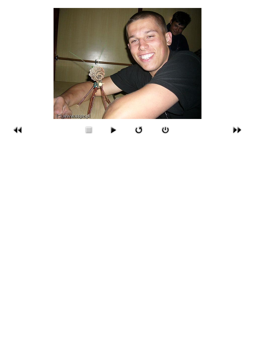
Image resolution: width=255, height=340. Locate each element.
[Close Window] (165, 129)
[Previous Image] (18, 129)
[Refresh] (138, 129)
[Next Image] (237, 129)
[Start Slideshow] (113, 129)
